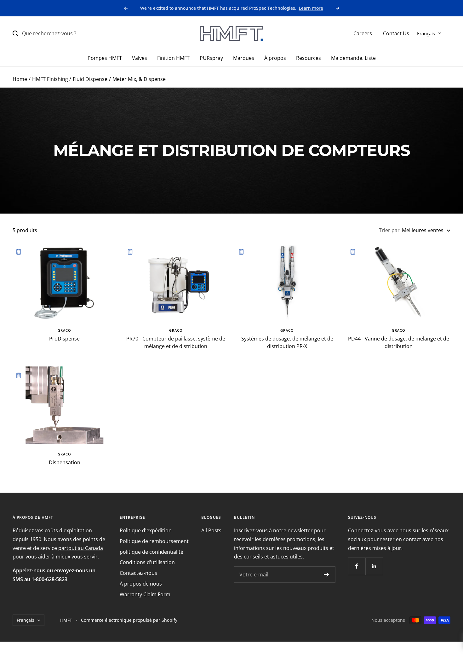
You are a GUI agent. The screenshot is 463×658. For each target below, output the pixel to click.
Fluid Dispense (90, 79)
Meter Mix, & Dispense (139, 79)
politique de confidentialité (151, 551)
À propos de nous (141, 583)
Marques (243, 57)
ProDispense (64, 338)
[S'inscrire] (326, 574)
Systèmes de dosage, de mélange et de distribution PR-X (287, 342)
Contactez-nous (138, 572)
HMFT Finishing (50, 79)
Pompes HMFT (105, 57)
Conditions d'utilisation (147, 562)
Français (426, 33)
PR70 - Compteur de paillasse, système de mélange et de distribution (175, 342)
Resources (308, 57)
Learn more (311, 8)
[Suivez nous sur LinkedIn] (374, 566)
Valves (139, 57)
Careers (362, 33)
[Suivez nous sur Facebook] (356, 566)
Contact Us (396, 33)
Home (20, 79)
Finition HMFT (173, 57)
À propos (275, 57)
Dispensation (64, 462)
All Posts (211, 530)
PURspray (211, 57)
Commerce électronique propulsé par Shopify (129, 620)
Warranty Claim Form (145, 594)
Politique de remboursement (154, 541)
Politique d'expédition (146, 530)
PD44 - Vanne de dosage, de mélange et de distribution (398, 342)
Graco (64, 330)
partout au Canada (80, 548)
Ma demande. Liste (353, 57)
